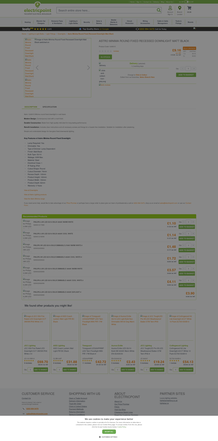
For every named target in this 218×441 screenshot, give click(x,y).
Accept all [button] (109, 432)
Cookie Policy (121, 427)
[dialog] (109, 428)
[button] (109, 437)
